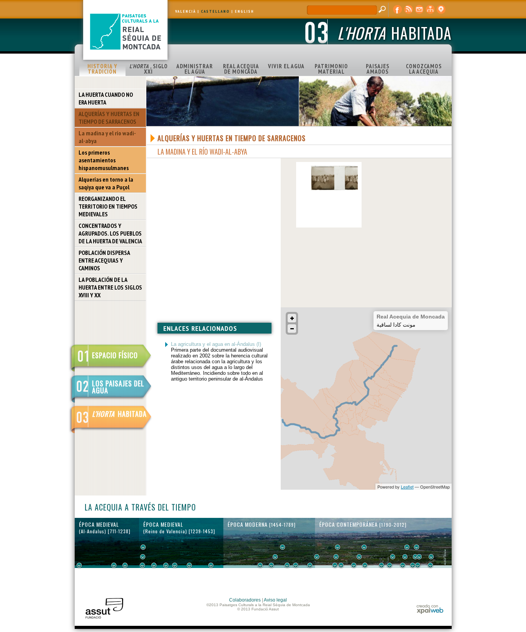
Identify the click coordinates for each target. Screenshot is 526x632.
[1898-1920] (389, 565)
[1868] (365, 565)
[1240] (143, 547)
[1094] (125, 565)
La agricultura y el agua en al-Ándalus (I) (216, 344)
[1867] (364, 547)
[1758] (310, 565)
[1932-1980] (431, 556)
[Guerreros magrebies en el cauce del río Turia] (334, 188)
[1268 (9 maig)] (154, 565)
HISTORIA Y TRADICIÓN (102, 68)
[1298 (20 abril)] (165, 565)
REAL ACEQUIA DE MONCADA (241, 68)
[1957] (417, 565)
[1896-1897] (381, 565)
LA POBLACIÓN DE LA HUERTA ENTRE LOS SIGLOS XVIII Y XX (110, 287)
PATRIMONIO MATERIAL (331, 68)
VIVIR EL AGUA (286, 66)
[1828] (341, 565)
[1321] (174, 565)
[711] (79, 565)
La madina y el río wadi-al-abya (107, 137)
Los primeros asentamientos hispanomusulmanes (104, 160)
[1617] (271, 565)
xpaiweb (430, 609)
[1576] (260, 565)
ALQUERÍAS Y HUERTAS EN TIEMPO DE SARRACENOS (109, 117)
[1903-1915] (392, 556)
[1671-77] (287, 565)
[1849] (353, 565)
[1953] (415, 556)
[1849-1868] (359, 556)
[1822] (337, 547)
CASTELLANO (215, 11)
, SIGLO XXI (148, 68)
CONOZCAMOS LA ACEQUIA (424, 68)
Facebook (397, 9)
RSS (408, 9)
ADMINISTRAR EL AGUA (194, 68)
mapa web (430, 9)
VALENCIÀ (185, 11)
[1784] (316, 556)
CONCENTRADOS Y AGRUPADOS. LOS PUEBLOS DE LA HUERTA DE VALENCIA (110, 233)
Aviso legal (275, 600)
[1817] (335, 565)
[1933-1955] (416, 547)
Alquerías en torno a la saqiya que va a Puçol (106, 183)
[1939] (407, 547)
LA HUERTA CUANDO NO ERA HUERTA (106, 98)
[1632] (275, 556)
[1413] (211, 565)
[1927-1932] (402, 565)
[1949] (412, 565)
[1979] (430, 565)
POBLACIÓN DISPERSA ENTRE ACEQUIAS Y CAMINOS (104, 260)
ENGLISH (244, 11)
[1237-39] (142, 565)
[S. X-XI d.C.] (114, 565)
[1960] (419, 556)
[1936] (405, 556)
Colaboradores (245, 600)
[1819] (336, 556)
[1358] (189, 565)
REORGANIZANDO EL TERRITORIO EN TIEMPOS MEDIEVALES (108, 206)
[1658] (282, 547)
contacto (419, 9)
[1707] (295, 565)
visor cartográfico (441, 9)
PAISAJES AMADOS (377, 68)
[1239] (142, 556)
